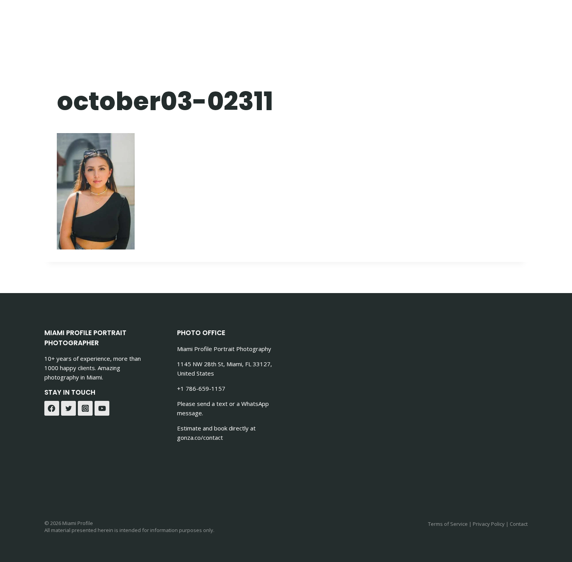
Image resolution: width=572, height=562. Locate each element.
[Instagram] (85, 408)
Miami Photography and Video (252, 20)
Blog (467, 20)
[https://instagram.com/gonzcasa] (519, 19)
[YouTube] (102, 408)
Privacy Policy (489, 523)
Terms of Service (448, 523)
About (437, 20)
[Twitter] (68, 408)
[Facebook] (51, 408)
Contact (334, 20)
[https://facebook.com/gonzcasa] (499, 19)
